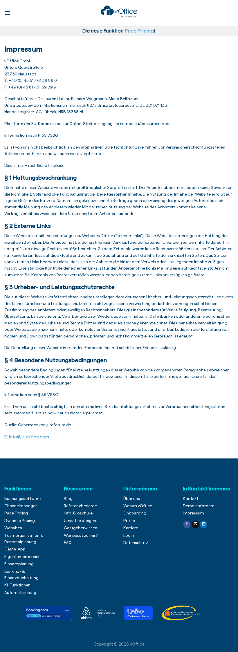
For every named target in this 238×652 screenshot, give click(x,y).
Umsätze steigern (81, 521)
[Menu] (7, 13)
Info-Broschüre (78, 513)
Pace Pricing (16, 513)
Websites (13, 528)
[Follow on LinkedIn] (203, 524)
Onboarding (134, 513)
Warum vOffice (137, 506)
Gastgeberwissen (80, 528)
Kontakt (190, 499)
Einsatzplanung (19, 564)
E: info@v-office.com (26, 437)
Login (128, 536)
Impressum (193, 513)
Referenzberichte (80, 506)
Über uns (131, 499)
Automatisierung (20, 593)
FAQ (68, 543)
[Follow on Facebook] (187, 524)
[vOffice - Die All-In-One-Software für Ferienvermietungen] (119, 12)
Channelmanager (20, 506)
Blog (68, 499)
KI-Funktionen (17, 585)
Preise (129, 521)
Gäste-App (15, 549)
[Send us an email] (195, 524)
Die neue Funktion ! (119, 30)
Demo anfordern (198, 506)
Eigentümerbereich (22, 557)
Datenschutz (135, 543)
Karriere (130, 528)
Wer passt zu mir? (81, 536)
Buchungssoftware (22, 499)
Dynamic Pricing (19, 521)
